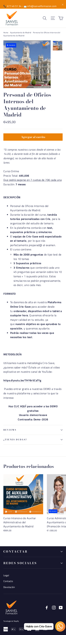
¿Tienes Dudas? (15, 439)
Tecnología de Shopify (11, 621)
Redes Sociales (20, 563)
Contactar (15, 551)
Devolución (9, 587)
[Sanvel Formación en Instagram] (54, 607)
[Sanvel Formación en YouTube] (61, 607)
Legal (6, 575)
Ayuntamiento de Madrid (20, 32)
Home (5, 32)
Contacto (8, 581)
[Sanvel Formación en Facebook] (47, 607)
